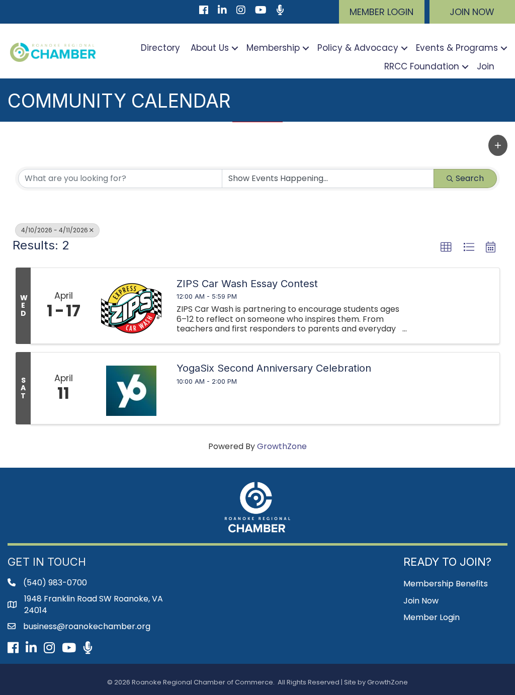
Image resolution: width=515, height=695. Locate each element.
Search (470, 178)
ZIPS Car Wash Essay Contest (247, 283)
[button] (381, 12)
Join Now (421, 600)
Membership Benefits (445, 583)
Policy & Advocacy (357, 48)
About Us (210, 48)
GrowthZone (282, 446)
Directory (160, 48)
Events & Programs (457, 48)
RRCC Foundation (421, 66)
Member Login (431, 617)
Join (485, 66)
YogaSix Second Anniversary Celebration (274, 368)
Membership (273, 48)
